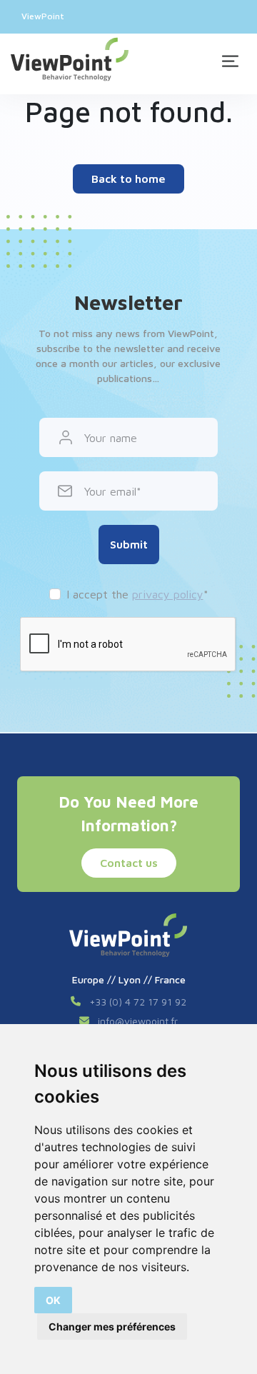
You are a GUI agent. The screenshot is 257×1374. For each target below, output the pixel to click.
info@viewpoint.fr (138, 1021)
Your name (110, 437)
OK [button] (53, 1300)
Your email (110, 491)
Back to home (128, 178)
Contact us (129, 862)
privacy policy (167, 594)
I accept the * (137, 594)
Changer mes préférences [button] (112, 1326)
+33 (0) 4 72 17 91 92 (137, 1002)
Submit (129, 544)
